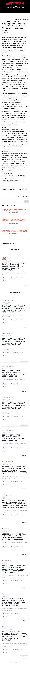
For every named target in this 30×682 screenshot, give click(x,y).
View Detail (23, 285)
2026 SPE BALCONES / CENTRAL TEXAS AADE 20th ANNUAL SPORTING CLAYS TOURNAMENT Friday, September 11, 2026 (14, 536)
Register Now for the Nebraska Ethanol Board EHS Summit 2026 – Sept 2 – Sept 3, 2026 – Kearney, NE (14, 373)
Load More (15, 662)
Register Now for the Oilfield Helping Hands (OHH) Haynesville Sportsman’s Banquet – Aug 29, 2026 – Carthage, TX (14, 266)
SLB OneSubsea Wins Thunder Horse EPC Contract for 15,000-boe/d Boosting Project (15, 210)
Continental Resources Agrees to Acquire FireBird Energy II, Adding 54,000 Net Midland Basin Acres (14, 231)
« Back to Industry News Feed (21, 19)
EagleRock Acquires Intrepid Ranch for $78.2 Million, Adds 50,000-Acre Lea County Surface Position (13, 220)
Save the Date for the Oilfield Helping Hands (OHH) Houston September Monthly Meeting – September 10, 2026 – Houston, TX (14, 470)
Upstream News (13, 212)
